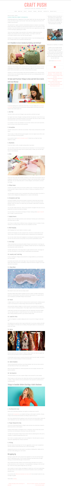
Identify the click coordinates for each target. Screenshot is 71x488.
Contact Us (46, 11)
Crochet (30, 11)
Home (15, 11)
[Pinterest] (55, 67)
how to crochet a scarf (22, 138)
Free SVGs (40, 11)
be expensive (16, 414)
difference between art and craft (23, 474)
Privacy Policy (53, 11)
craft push (35, 5)
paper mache (40, 211)
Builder (16, 15)
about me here (57, 60)
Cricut (25, 11)
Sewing (34, 11)
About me (20, 11)
